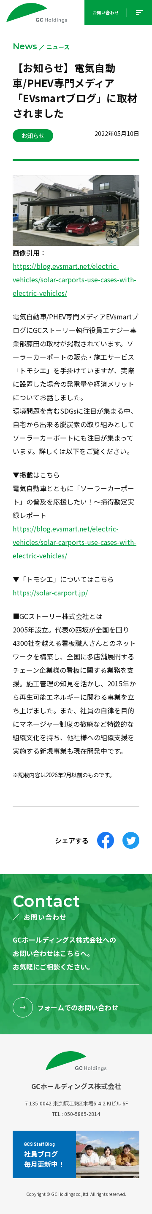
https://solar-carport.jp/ (50, 592)
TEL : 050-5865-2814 (76, 1113)
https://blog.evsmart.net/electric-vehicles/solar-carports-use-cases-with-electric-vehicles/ (74, 279)
